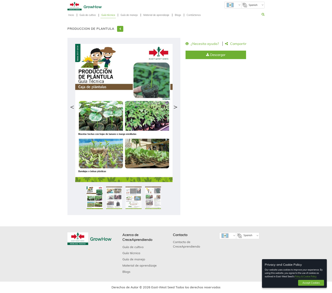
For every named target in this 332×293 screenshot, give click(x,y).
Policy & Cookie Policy (306, 276)
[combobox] (232, 5)
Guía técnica (108, 15)
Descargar (217, 55)
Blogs (178, 15)
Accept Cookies (311, 282)
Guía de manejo (129, 15)
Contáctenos (194, 15)
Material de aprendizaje (156, 15)
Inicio (71, 15)
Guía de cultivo (88, 15)
